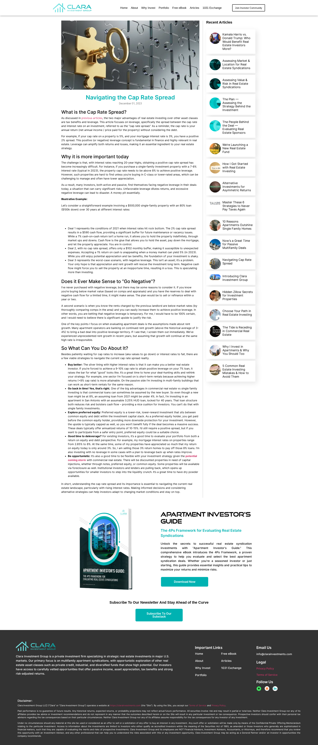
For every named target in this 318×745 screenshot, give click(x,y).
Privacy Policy (265, 668)
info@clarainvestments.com (274, 654)
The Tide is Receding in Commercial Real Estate (237, 331)
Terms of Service (266, 674)
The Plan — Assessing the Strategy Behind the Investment (236, 104)
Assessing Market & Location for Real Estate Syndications (236, 64)
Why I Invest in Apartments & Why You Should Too (235, 350)
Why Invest (148, 7)
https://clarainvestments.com (125, 705)
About (134, 7)
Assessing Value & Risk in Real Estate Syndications (235, 83)
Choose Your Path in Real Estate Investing (237, 312)
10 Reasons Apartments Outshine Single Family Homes (237, 225)
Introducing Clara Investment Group (235, 278)
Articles (194, 7)
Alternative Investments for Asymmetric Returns (236, 186)
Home (124, 7)
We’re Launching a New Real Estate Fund (235, 148)
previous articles (91, 118)
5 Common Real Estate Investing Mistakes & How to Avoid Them (235, 371)
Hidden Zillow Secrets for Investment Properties (237, 295)
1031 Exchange (212, 7)
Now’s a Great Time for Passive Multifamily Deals (236, 244)
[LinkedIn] (275, 688)
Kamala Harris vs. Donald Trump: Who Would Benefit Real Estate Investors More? (236, 41)
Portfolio (164, 7)
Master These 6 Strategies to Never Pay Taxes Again (236, 206)
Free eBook (179, 7)
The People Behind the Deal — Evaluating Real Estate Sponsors (235, 127)
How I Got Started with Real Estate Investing (235, 167)
